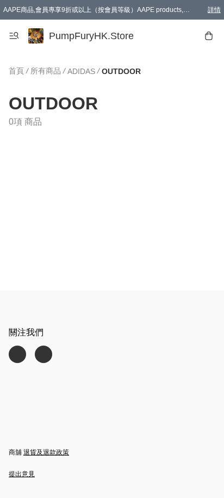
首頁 (16, 70)
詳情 (214, 10)
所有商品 (45, 70)
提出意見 (22, 474)
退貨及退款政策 (46, 452)
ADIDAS (81, 71)
